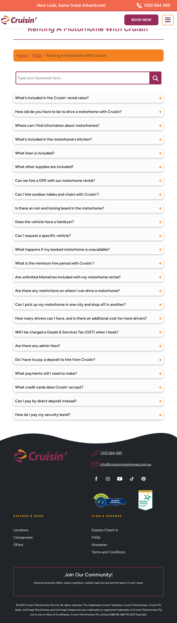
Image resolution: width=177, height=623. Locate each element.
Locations (20, 530)
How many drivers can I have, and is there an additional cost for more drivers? (81, 318)
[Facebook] (97, 478)
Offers (18, 545)
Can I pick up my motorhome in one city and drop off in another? (70, 304)
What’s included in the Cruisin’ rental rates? (52, 97)
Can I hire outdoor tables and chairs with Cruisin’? (57, 194)
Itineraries (99, 545)
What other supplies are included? (44, 166)
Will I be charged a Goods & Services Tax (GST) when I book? (67, 332)
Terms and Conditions (108, 552)
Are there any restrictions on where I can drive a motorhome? (67, 290)
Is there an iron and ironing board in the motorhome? (59, 208)
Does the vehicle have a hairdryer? (44, 221)
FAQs (37, 55)
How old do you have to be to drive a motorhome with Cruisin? (68, 111)
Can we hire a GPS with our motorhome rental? (55, 180)
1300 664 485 (157, 5)
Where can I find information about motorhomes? (57, 125)
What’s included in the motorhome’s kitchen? (53, 139)
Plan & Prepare (107, 516)
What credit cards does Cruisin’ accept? (49, 387)
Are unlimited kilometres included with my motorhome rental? (68, 277)
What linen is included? (34, 153)
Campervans (23, 537)
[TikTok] (132, 478)
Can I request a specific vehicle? (43, 235)
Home (22, 55)
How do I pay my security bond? (42, 414)
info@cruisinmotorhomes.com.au (125, 464)
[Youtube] (120, 478)
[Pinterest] (144, 478)
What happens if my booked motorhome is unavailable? (62, 249)
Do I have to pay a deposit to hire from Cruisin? (55, 359)
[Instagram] (108, 478)
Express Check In (105, 530)
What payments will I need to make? (46, 373)
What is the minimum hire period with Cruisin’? (54, 263)
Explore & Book (28, 516)
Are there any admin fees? (37, 345)
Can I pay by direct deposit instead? (46, 401)
